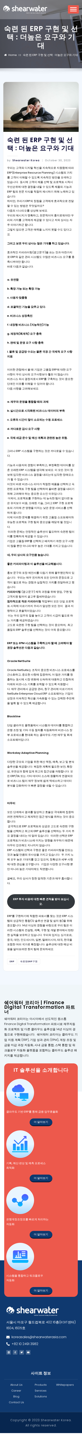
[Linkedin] (8, 1352)
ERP (12, 961)
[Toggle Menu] (73, 10)
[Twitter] (21, 1352)
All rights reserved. (41, 1425)
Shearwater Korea (23, 160)
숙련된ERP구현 (29, 961)
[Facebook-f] (15, 1352)
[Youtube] (28, 1352)
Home (12, 55)
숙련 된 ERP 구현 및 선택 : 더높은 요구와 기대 (50, 55)
